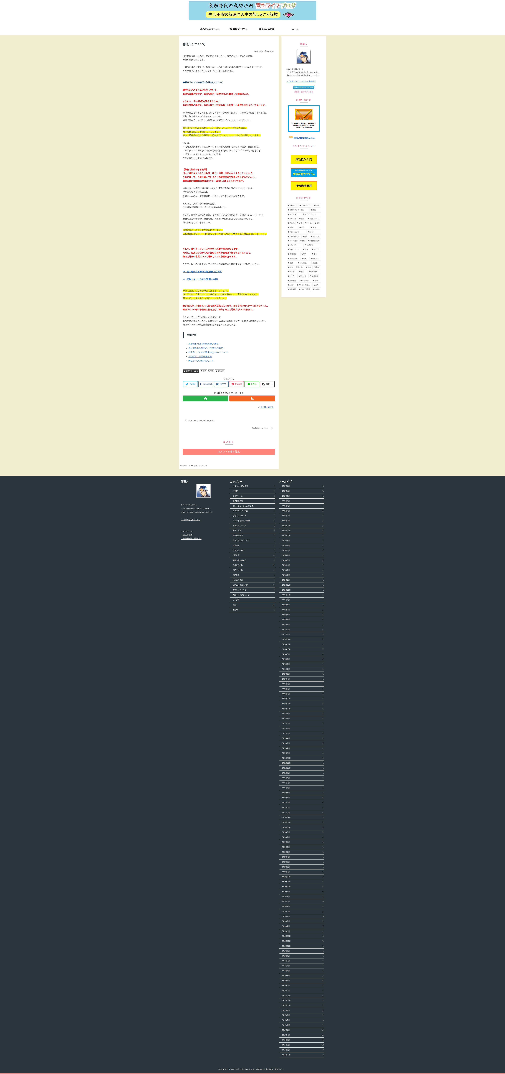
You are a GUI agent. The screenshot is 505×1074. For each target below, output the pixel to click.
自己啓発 (253, 575)
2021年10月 (303, 768)
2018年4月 (303, 976)
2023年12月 (303, 639)
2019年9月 (303, 892)
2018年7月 (303, 961)
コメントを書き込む (229, 451)
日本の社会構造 (253, 550)
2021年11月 (303, 763)
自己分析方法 (253, 570)
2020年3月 (303, 862)
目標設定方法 (253, 565)
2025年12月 (303, 526)
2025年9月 (303, 540)
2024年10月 (303, 595)
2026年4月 (303, 506)
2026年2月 (303, 516)
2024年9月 (303, 600)
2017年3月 (303, 1040)
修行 (204, 371)
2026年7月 (303, 491)
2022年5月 (303, 733)
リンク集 (253, 600)
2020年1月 (303, 872)
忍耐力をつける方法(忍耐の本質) (203, 344)
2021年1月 (303, 812)
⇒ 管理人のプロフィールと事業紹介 (300, 81)
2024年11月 (303, 590)
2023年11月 (303, 644)
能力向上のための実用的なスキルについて (208, 352)
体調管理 (253, 555)
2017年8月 (303, 1015)
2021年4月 (303, 798)
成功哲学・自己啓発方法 (200, 356)
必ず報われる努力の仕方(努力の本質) (205, 348)
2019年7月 (303, 901)
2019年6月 (303, 906)
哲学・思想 (253, 531)
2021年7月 (303, 783)
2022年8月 (303, 719)
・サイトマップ (186, 531)
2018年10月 (303, 946)
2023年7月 (303, 664)
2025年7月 (303, 550)
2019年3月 (303, 921)
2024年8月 (303, 605)
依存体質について (253, 526)
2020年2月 (303, 867)
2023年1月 (303, 694)
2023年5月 (303, 674)
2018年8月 (303, 956)
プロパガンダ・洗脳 (253, 511)
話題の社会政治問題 (253, 585)
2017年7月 (303, 1020)
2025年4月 (303, 565)
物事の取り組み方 (253, 560)
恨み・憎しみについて (253, 540)
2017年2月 (303, 1045)
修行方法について (192, 371)
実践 (211, 371)
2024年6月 (303, 615)
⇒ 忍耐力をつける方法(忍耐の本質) (200, 279)
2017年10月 (303, 1005)
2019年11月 (303, 882)
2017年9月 (303, 1010)
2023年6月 (303, 669)
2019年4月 (303, 916)
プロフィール (253, 496)
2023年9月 (303, 654)
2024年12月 (303, 585)
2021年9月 (303, 773)
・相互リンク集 (186, 535)
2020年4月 (303, 857)
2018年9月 (303, 951)
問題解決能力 (253, 536)
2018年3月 (303, 981)
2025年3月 (303, 570)
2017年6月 (303, 1025)
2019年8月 (303, 896)
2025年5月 (303, 560)
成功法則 (221, 371)
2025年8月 (303, 545)
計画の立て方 (253, 580)
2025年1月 (303, 580)
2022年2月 (303, 748)
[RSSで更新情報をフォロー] (252, 398)
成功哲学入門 (253, 501)
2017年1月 (303, 1050)
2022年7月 (303, 723)
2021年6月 (303, 788)
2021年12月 (303, 758)
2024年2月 (303, 634)
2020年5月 (303, 852)
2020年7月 (303, 842)
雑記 (253, 605)
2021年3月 (303, 802)
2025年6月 (303, 555)
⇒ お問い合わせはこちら (190, 520)
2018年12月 (303, 936)
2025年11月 (303, 531)
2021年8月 (303, 778)
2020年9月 (303, 832)
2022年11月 (303, 704)
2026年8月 (303, 486)
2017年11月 (303, 1000)
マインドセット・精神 (253, 521)
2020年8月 (303, 837)
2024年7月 (303, 610)
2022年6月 (303, 728)
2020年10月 (303, 827)
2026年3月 (303, 511)
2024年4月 (303, 625)
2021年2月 (303, 807)
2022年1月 (303, 753)
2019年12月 (303, 877)
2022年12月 (303, 699)
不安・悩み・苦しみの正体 (253, 506)
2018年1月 (303, 990)
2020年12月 (303, 817)
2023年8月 (303, 659)
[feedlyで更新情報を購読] (205, 398)
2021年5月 (303, 793)
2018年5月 (303, 971)
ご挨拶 (253, 491)
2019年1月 (303, 931)
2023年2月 (303, 689)
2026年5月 (303, 501)
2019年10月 (303, 887)
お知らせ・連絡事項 (253, 486)
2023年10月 (303, 649)
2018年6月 (303, 966)
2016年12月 (303, 1055)
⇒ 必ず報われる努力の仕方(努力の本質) (202, 272)
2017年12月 (303, 995)
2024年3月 (303, 630)
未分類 (253, 610)
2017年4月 (303, 1035)
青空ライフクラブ (253, 590)
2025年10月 (303, 536)
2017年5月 (303, 1030)
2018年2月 (303, 986)
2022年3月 (303, 743)
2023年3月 (303, 684)
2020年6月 (303, 847)
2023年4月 (303, 679)
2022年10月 (303, 709)
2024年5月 (303, 620)
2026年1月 (303, 521)
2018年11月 (303, 941)
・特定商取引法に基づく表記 (191, 539)
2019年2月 (303, 926)
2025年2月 (303, 575)
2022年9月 (303, 714)
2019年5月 (303, 911)
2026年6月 (303, 496)
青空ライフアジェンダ (253, 595)
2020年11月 (303, 822)
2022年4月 (303, 738)
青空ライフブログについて (201, 361)
